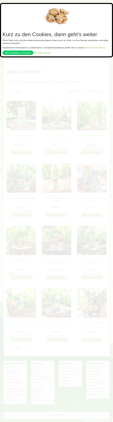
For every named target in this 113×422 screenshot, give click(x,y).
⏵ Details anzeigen (42, 53)
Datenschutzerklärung (95, 47)
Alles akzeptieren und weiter (18, 53)
